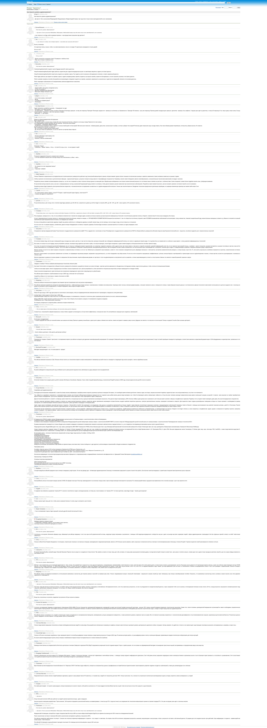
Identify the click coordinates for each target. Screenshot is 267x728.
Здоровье (36, 9)
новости (200, 1)
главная (196, 1)
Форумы (30, 4)
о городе (224, 1)
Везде (35, 4)
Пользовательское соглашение (133, 727)
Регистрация (218, 7)
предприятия (205, 1)
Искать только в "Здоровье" (45, 4)
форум (220, 1)
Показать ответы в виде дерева (60, 22)
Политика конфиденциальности (147, 727)
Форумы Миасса (30, 9)
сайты (210, 1)
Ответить (36, 22)
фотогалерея (215, 1)
